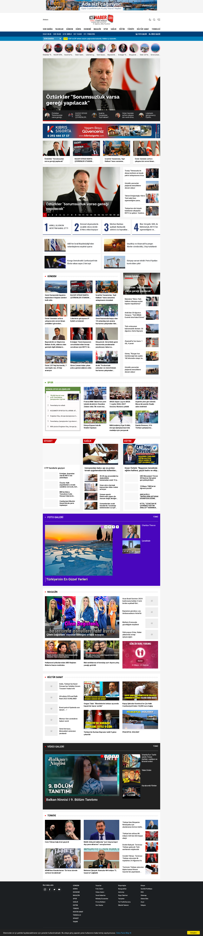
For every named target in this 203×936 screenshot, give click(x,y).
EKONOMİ (87, 28)
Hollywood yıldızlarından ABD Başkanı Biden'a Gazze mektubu (60, 664)
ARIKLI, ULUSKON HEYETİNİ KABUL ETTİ (58, 226)
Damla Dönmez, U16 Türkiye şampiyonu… (143, 426)
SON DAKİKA (48, 28)
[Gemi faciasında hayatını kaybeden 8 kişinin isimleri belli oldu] (56, 287)
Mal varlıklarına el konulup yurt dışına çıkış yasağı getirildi (101, 664)
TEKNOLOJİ (156, 28)
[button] (48, 552)
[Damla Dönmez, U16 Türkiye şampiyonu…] (146, 416)
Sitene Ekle (144, 898)
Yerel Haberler (101, 895)
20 (118, 215)
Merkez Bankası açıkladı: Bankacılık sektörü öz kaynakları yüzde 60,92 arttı (119, 227)
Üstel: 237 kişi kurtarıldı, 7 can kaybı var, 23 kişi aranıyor (56, 368)
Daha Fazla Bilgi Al (123, 932)
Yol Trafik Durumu (124, 902)
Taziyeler (121, 898)
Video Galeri (100, 892)
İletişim (143, 905)
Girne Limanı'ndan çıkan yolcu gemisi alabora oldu (80, 366)
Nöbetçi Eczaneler (102, 898)
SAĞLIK (113, 28)
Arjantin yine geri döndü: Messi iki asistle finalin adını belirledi (145, 404)
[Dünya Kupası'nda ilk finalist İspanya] (95, 416)
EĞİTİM (122, 28)
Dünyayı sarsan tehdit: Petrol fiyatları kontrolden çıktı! (142, 262)
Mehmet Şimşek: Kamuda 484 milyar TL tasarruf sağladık (100, 871)
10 (79, 215)
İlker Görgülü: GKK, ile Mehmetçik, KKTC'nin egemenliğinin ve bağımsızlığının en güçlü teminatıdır (149, 227)
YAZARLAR (59, 28)
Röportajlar (122, 885)
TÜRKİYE (130, 28)
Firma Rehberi (100, 902)
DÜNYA (78, 28)
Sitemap (143, 895)
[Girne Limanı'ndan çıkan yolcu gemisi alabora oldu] (81, 357)
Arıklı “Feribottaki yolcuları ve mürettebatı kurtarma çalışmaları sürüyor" (106, 368)
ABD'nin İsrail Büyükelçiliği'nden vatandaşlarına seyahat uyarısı (80, 245)
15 (99, 215)
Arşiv (142, 902)
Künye (143, 885)
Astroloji (121, 892)
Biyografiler (122, 889)
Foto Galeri (99, 889)
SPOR (106, 28)
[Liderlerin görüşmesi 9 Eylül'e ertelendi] (81, 310)
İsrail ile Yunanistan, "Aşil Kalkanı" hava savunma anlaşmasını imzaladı (106, 297)
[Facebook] (50, 889)
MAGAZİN (97, 28)
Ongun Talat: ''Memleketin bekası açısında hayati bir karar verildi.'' (101, 705)
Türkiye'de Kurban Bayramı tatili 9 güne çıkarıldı (100, 733)
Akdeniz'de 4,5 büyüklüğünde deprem (82, 39)
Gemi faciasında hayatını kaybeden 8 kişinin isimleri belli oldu (56, 297)
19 (114, 215)
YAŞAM (75, 921)
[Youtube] (59, 889)
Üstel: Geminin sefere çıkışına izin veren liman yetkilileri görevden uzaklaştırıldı (55, 321)
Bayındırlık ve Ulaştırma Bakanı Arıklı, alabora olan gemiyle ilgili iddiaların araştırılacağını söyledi (55, 344)
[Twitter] (54, 889)
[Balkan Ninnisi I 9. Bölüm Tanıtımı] (82, 775)
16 (103, 215)
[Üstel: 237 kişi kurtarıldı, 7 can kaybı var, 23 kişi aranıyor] (56, 357)
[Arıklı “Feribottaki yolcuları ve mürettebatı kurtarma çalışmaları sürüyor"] (107, 357)
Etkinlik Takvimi (123, 905)
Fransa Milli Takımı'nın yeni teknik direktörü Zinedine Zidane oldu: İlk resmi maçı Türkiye (95, 404)
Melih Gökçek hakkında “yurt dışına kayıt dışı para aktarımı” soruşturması (101, 843)
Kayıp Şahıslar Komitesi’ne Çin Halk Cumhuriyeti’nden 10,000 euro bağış (137, 705)
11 (83, 215)
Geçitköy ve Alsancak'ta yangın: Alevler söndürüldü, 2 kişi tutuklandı (142, 245)
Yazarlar (99, 885)
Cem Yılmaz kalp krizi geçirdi (57, 842)
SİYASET (76, 918)
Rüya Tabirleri (123, 895)
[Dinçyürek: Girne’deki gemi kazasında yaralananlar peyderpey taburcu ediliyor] (107, 333)
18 (110, 215)
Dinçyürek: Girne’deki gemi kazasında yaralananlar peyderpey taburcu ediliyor (107, 344)
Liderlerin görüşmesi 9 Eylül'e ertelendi (79, 319)
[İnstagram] (45, 889)
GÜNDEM (69, 28)
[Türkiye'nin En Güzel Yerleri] (79, 550)
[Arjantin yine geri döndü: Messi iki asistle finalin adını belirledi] (146, 393)
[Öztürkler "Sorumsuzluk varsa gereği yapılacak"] (81, 190)
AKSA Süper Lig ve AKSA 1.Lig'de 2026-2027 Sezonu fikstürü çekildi (120, 404)
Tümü (155, 517)
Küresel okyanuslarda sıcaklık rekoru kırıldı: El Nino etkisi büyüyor (89, 227)
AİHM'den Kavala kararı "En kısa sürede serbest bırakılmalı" (61, 871)
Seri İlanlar (99, 905)
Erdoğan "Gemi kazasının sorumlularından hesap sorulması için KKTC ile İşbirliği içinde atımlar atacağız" (80, 344)
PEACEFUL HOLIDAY (130, 732)
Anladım (193, 932)
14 (95, 215)
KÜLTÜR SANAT (143, 28)
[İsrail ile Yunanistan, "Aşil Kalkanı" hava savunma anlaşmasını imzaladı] (107, 287)
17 (106, 215)
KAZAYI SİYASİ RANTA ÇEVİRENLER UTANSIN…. (80, 296)
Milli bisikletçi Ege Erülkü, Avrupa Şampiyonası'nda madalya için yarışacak (120, 427)
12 (87, 215)
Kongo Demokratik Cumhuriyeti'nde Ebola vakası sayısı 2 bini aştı (82, 262)
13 (91, 215)
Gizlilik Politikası (146, 889)
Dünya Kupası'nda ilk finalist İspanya (92, 426)
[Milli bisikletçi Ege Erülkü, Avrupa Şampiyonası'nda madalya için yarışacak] (121, 416)
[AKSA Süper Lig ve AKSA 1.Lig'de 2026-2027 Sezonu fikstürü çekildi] (121, 393)
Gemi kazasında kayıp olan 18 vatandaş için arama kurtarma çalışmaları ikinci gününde (107, 321)
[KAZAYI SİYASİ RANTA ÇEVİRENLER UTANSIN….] (81, 287)
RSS (142, 892)
